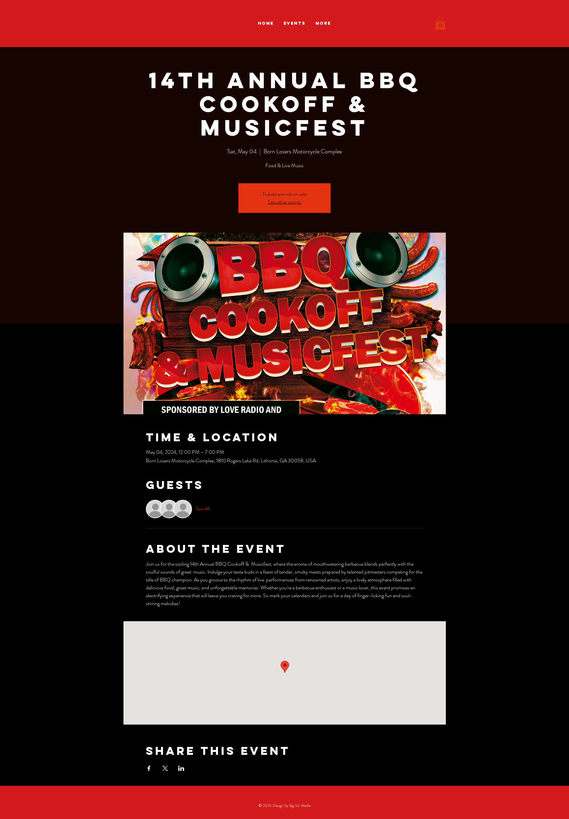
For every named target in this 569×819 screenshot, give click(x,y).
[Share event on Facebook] (149, 768)
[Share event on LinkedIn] (181, 768)
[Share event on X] (165, 768)
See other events (284, 202)
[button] (440, 23)
